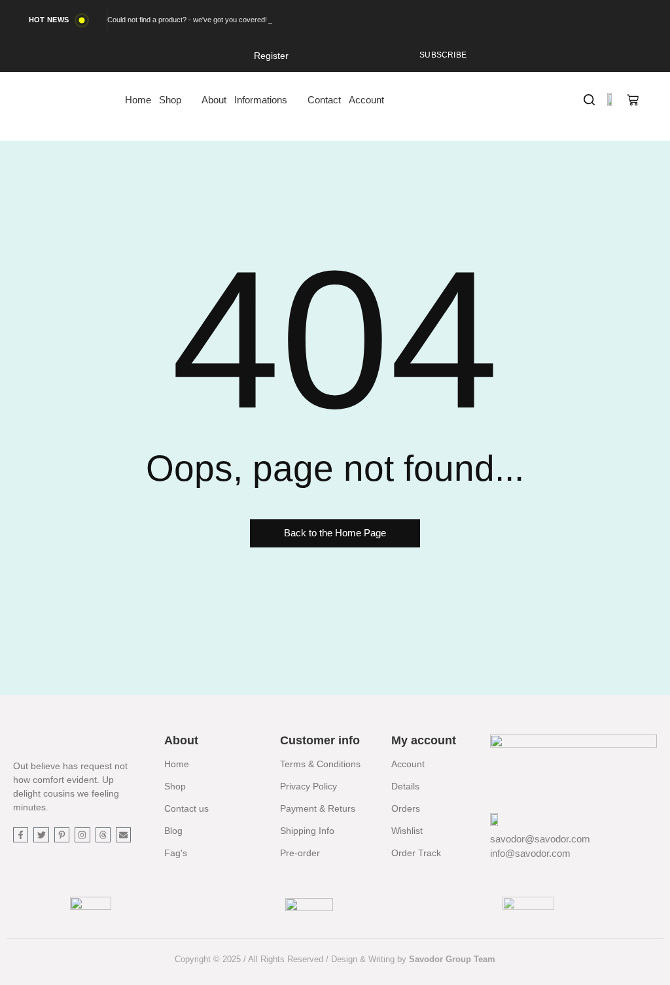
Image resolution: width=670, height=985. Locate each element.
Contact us (186, 808)
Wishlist (407, 830)
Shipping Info (307, 830)
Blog (173, 830)
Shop (175, 786)
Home (176, 764)
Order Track (416, 853)
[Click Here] (589, 99)
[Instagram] (82, 834)
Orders (405, 808)
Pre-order (300, 853)
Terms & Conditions (320, 764)
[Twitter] (40, 834)
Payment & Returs (317, 808)
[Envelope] (123, 834)
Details (405, 786)
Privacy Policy (308, 786)
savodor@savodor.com (540, 838)
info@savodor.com (530, 853)
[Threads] (103, 834)
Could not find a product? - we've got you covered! (187, 20)
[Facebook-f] (20, 834)
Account (408, 764)
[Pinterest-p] (61, 834)
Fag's (175, 853)
